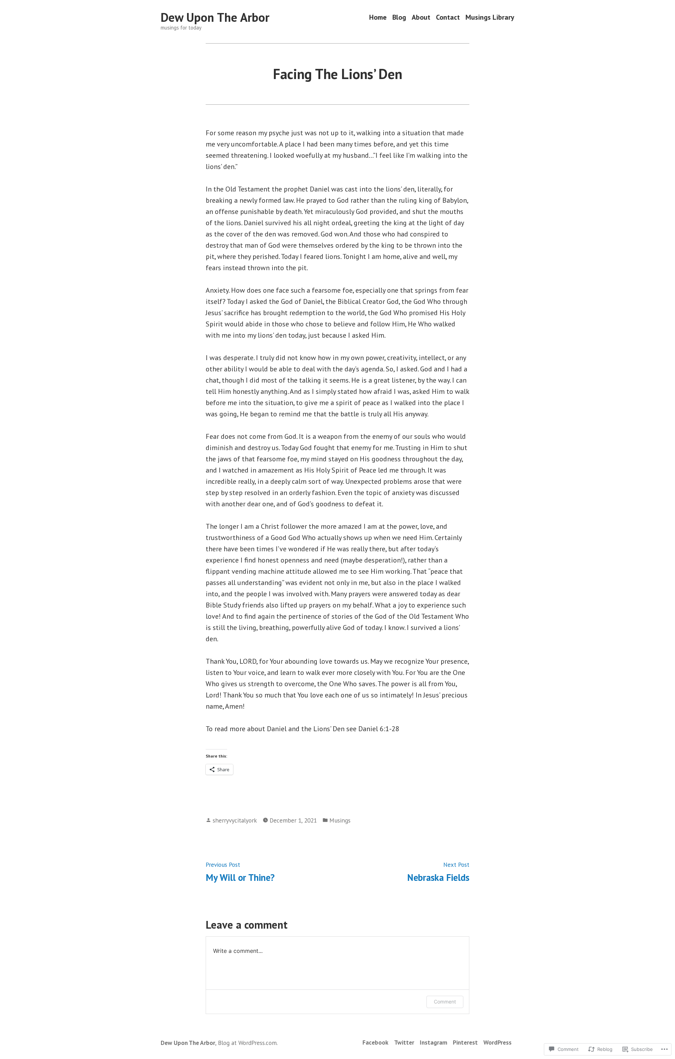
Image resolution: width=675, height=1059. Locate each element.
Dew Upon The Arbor (215, 17)
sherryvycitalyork (235, 820)
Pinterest (465, 1042)
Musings (340, 820)
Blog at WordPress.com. (248, 1043)
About (421, 17)
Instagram (433, 1042)
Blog (399, 17)
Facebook (375, 1042)
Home (378, 17)
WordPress (497, 1042)
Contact (448, 17)
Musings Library (489, 17)
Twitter (404, 1042)
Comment (445, 1002)
